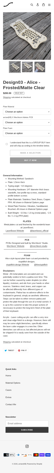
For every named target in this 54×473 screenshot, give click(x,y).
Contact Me (11, 404)
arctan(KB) (22, 464)
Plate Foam (7, 128)
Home (8, 375)
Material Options (13, 383)
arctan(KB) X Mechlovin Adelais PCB (18, 117)
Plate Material (8, 107)
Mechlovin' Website (15, 246)
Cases (8, 390)
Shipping (7, 97)
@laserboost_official (39, 230)
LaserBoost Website (15, 230)
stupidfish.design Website (17, 264)
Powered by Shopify (34, 464)
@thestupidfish (40, 264)
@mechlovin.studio (38, 246)
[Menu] (49, 5)
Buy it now (30, 160)
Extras (8, 397)
